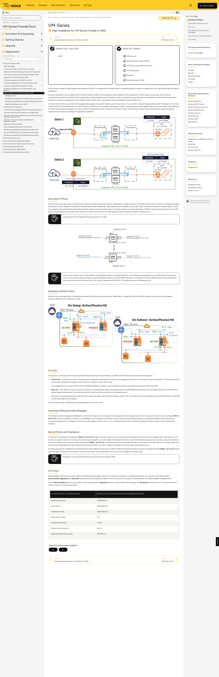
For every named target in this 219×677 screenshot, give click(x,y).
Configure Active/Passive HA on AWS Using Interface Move (23, 101)
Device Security (193, 116)
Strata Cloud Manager (195, 53)
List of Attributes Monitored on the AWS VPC (18, 127)
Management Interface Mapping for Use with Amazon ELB (22, 72)
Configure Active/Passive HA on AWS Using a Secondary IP (23, 98)
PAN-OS (191, 73)
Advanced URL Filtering (196, 104)
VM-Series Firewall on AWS (11, 63)
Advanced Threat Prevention (198, 107)
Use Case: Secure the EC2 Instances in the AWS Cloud (21, 112)
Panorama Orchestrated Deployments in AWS (18, 86)
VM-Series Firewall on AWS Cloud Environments (19, 69)
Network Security (195, 202)
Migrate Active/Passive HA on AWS (16, 104)
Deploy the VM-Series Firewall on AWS (16, 77)
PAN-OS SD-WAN (194, 76)
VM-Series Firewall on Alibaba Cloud (14, 149)
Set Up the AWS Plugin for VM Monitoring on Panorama (21, 132)
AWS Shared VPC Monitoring (13, 107)
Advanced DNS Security (196, 110)
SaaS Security (192, 122)
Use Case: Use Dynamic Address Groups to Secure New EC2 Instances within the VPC (23, 116)
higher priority (96, 442)
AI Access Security (194, 113)
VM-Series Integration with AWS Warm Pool (18, 80)
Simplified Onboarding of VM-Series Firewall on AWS (20, 83)
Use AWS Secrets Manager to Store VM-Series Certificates (22, 110)
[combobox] (21, 17)
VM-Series (56, 17)
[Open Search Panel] (191, 5)
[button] (217, 541)
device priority (86, 437)
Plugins (190, 82)
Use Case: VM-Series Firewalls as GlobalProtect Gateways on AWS (19, 120)
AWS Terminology (9, 66)
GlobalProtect (193, 167)
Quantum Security (194, 150)
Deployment (206, 202)
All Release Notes (194, 185)
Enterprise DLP (193, 119)
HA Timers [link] (110, 421)
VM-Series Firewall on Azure (11, 138)
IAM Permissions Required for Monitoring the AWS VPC (21, 130)
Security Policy (193, 147)
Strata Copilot (208, 6)
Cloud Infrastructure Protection (200, 200)
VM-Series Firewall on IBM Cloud (13, 146)
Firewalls (191, 70)
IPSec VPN (191, 144)
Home (50, 17)
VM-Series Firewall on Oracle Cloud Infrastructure (18, 144)
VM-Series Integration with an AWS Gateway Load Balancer (20, 89)
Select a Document (8, 56)
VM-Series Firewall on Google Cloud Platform (17, 141)
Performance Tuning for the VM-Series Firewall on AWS (21, 74)
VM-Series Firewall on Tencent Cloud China (16, 152)
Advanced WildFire (194, 101)
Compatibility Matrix (195, 188)
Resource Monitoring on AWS (13, 124)
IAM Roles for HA (10, 96)
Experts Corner (193, 190)
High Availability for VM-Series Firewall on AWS (19, 93)
